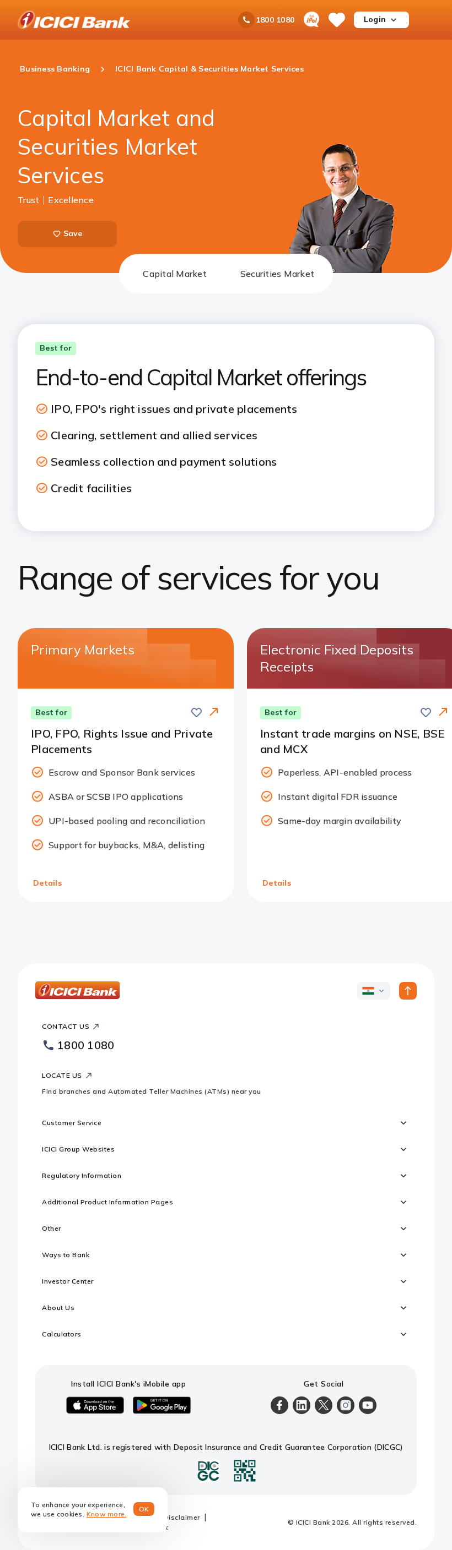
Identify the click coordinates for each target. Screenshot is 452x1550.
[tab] (174, 273)
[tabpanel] (226, 613)
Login (375, 19)
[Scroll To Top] (408, 991)
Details (47, 883)
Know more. (107, 1514)
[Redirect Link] (213, 711)
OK (144, 1509)
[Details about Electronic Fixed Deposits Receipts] (443, 712)
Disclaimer (182, 1517)
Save (73, 233)
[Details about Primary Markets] (213, 712)
